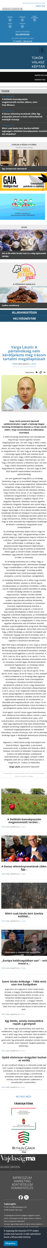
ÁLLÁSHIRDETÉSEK (24, 312)
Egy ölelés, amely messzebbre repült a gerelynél (24, 1022)
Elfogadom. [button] (10, 1243)
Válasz (38, 62)
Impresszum (41, 75)
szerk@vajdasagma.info (18, 1207)
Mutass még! (23, 1096)
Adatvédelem (22, 1184)
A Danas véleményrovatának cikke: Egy (24, 868)
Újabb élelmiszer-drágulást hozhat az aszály (24, 1059)
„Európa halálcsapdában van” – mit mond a (24, 962)
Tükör (37, 58)
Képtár (38, 66)
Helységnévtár (24, 318)
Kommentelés (22, 1188)
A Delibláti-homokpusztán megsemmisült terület (24, 821)
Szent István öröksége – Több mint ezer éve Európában (24, 983)
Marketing (40, 80)
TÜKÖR (15, 364)
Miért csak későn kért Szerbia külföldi (24, 915)
